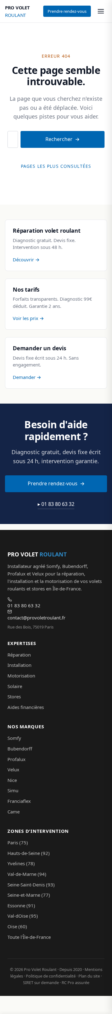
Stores (14, 696)
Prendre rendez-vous (67, 11)
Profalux (16, 759)
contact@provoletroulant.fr (36, 617)
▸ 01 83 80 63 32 (56, 504)
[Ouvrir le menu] (101, 11)
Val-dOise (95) (22, 916)
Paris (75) (17, 842)
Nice (12, 780)
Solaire (14, 686)
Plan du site (89, 976)
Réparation (19, 655)
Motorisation (21, 675)
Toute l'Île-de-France (29, 937)
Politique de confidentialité (51, 976)
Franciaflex (19, 801)
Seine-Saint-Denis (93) (31, 884)
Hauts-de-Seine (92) (28, 853)
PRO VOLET (17, 11)
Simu (12, 790)
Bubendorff (19, 748)
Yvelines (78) (21, 863)
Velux (13, 769)
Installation (19, 665)
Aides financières (25, 707)
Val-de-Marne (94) (26, 874)
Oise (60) (17, 926)
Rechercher (58, 139)
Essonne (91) (21, 905)
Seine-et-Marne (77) (28, 895)
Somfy (14, 738)
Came (13, 811)
